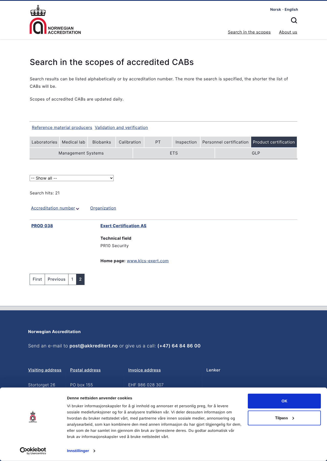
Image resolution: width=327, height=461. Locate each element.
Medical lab (73, 142)
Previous (57, 279)
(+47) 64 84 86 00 (179, 346)
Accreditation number (53, 208)
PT (158, 142)
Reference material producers (62, 127)
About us (288, 32)
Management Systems (81, 153)
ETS (174, 153)
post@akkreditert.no (93, 346)
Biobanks (101, 142)
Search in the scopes (249, 32)
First (37, 279)
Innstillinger (78, 451)
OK (284, 401)
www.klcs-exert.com (148, 260)
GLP (256, 153)
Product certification (274, 142)
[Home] (55, 20)
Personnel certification (225, 142)
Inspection (186, 142)
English (291, 9)
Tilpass (281, 417)
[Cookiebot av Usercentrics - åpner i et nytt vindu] (33, 451)
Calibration (130, 142)
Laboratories (44, 142)
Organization (103, 208)
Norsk (275, 9)
